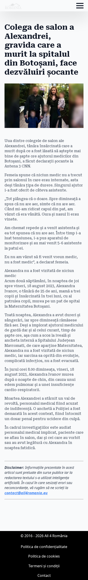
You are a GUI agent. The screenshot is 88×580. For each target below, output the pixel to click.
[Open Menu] (79, 5)
